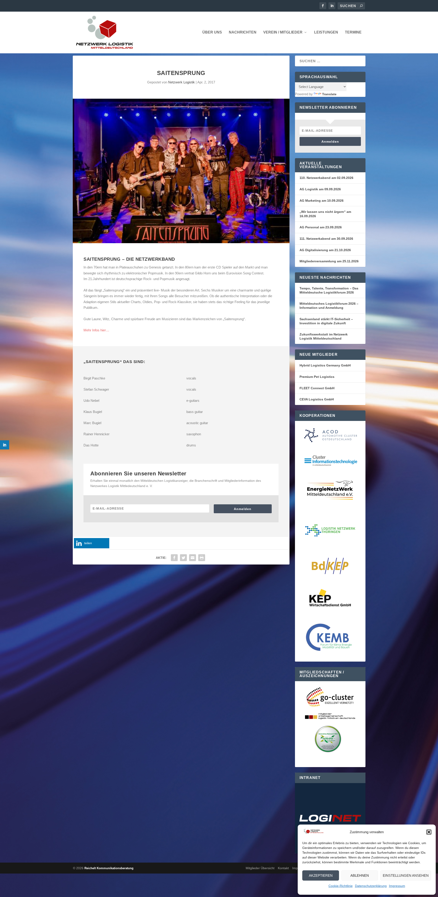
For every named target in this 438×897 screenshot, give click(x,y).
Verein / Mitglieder (282, 32)
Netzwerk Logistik (181, 82)
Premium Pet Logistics (317, 377)
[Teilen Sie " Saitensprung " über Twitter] (183, 557)
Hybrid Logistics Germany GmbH (325, 365)
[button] (429, 832)
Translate (329, 94)
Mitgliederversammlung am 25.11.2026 (329, 261)
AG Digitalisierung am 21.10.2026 (325, 250)
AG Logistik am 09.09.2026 (320, 189)
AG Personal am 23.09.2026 (321, 227)
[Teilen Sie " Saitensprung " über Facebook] (174, 557)
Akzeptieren (321, 875)
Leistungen (326, 32)
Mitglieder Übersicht (260, 868)
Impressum (397, 886)
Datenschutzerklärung (371, 886)
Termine (353, 32)
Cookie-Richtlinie (340, 886)
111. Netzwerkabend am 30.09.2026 (326, 238)
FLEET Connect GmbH (317, 388)
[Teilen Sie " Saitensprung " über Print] (201, 557)
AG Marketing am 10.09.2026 (322, 200)
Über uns (212, 32)
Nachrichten (242, 32)
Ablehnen (359, 875)
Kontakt (283, 868)
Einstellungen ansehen (406, 875)
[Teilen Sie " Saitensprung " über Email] (192, 557)
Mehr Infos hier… (96, 330)
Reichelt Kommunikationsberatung (108, 868)
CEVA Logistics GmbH (317, 399)
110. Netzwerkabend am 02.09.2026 (326, 178)
